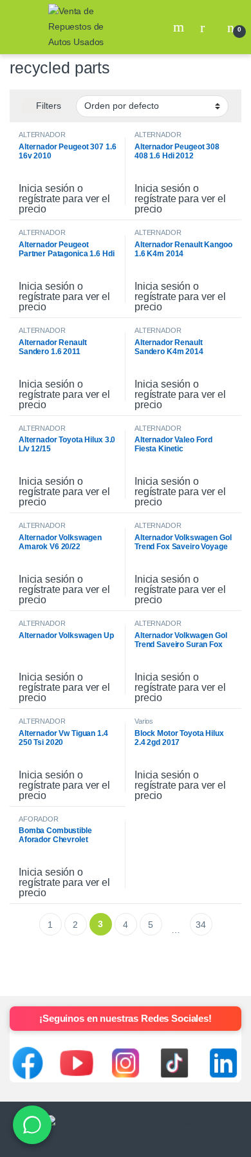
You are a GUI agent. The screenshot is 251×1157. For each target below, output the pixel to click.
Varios (144, 721)
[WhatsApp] (32, 1124)
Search (180, 27)
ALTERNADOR (42, 134)
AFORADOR (39, 819)
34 (201, 924)
